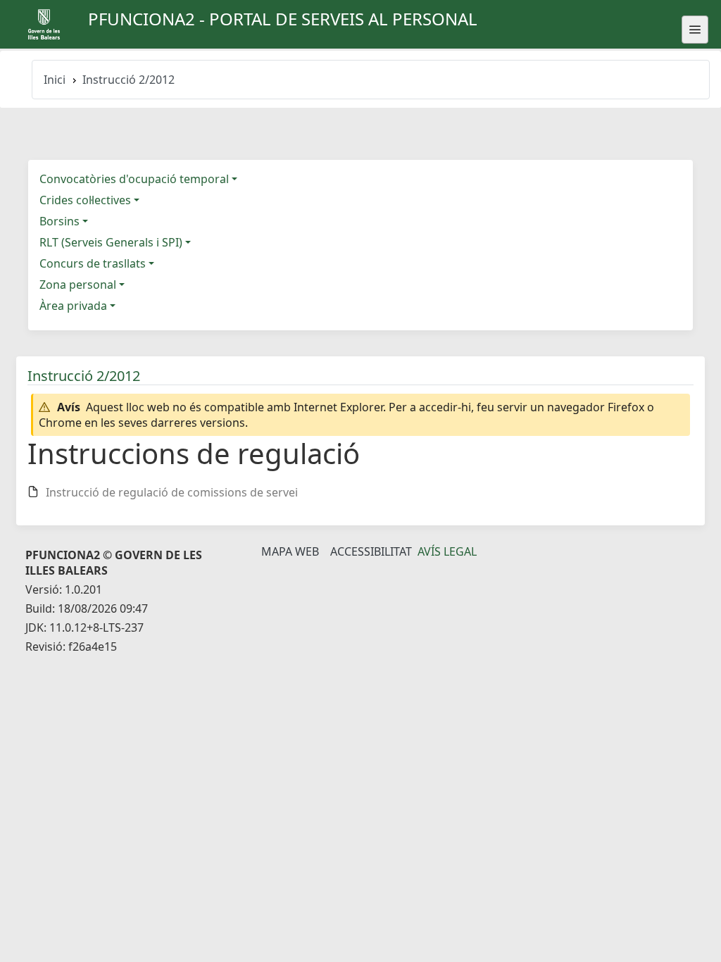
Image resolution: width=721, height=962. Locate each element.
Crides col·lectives (85, 200)
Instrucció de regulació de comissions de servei (172, 492)
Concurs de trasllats (92, 263)
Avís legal (447, 551)
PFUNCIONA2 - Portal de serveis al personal (282, 18)
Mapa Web (290, 551)
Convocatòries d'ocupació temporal (134, 179)
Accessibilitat (371, 551)
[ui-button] (695, 29)
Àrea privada (73, 305)
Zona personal (77, 284)
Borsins (59, 221)
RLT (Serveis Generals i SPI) (110, 242)
